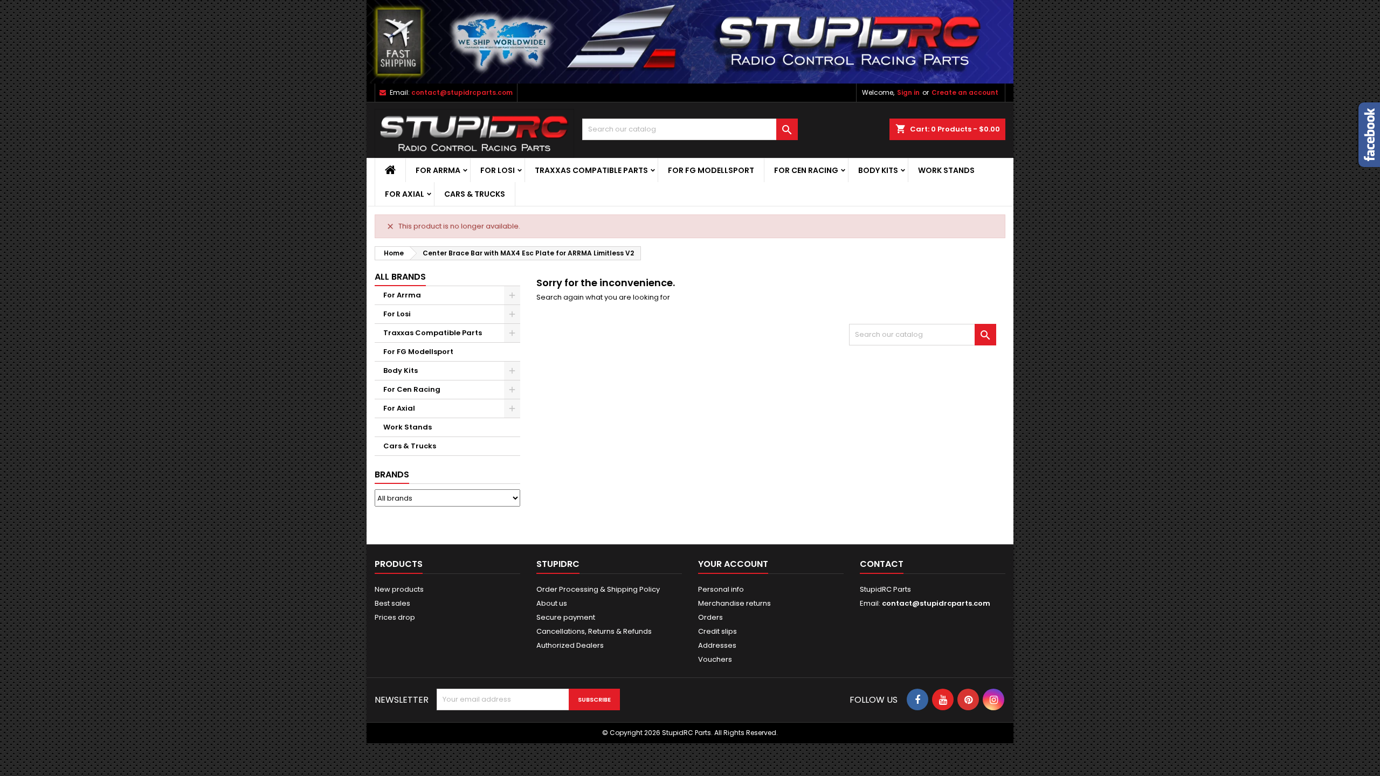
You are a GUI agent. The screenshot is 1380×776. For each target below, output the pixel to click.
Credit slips (717, 631)
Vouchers (715, 659)
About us (551, 603)
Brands (392, 474)
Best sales (392, 603)
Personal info (721, 589)
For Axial (404, 194)
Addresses (717, 645)
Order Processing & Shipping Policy (598, 589)
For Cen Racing (806, 170)
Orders (710, 617)
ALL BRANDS (400, 277)
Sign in (908, 92)
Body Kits (878, 170)
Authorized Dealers (570, 645)
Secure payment (565, 617)
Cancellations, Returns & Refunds (594, 631)
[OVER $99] (690, 41)
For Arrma (438, 170)
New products (399, 589)
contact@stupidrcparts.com (462, 92)
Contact (881, 564)
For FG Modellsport (711, 170)
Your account (733, 564)
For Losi (497, 170)
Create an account (965, 92)
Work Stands (946, 170)
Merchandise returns (734, 603)
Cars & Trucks (474, 194)
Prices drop (395, 617)
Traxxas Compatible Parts (591, 170)
